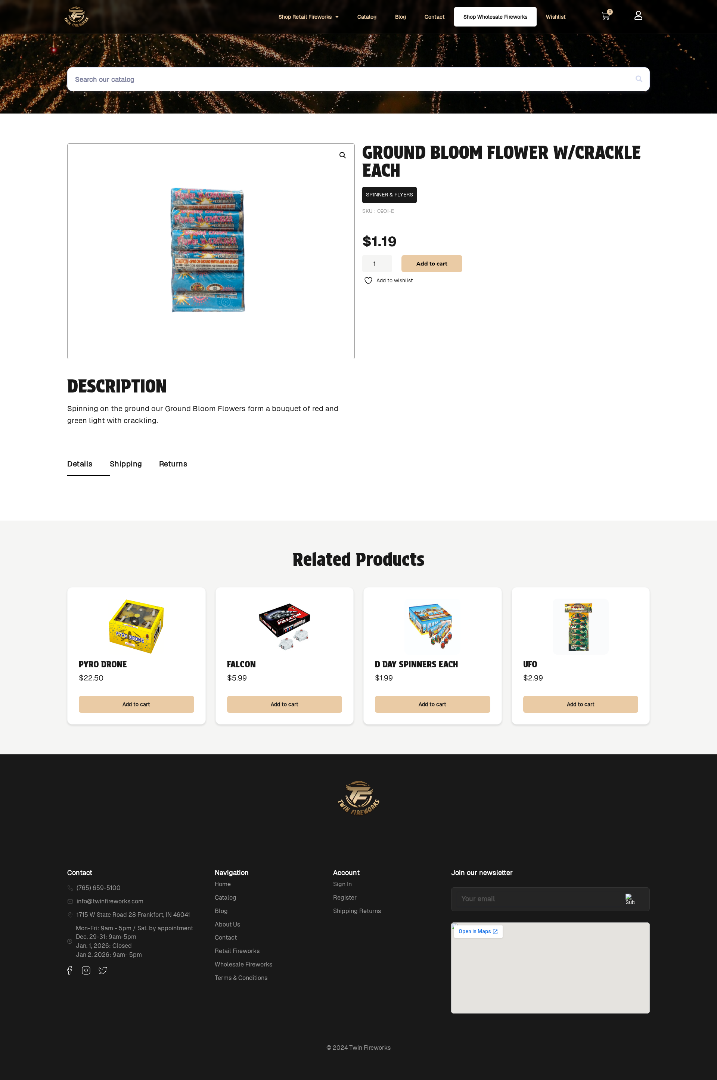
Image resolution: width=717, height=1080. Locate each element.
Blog (400, 17)
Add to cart (431, 263)
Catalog (366, 17)
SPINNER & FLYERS (389, 195)
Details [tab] (80, 464)
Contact (435, 17)
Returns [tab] (173, 464)
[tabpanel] (358, 483)
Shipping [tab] (126, 464)
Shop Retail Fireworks (305, 17)
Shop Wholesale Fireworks (495, 17)
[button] (343, 155)
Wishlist (556, 17)
